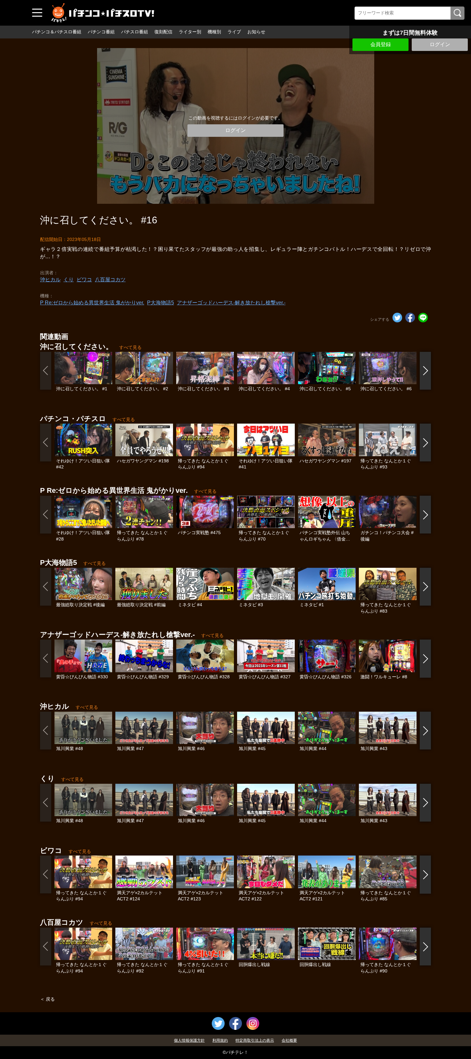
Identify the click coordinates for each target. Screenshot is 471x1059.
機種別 (214, 31)
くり (68, 279)
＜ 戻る (47, 999)
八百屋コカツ (110, 279)
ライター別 (190, 31)
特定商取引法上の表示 (255, 1040)
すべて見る (130, 347)
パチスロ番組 (134, 31)
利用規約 (220, 1040)
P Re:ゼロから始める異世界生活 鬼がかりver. (92, 302)
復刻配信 (163, 31)
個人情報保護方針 (189, 1040)
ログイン (440, 44)
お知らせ (256, 31)
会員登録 (380, 44)
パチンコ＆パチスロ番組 (56, 31)
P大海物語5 (160, 302)
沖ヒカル (50, 279)
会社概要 (289, 1040)
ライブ (234, 31)
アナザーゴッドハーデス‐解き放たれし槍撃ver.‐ (231, 302)
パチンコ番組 (101, 31)
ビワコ (84, 279)
